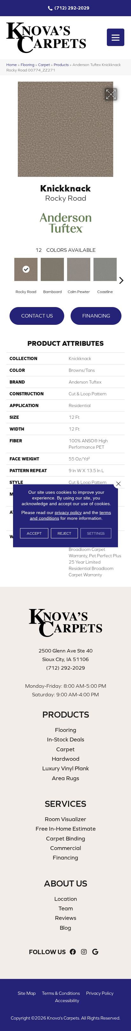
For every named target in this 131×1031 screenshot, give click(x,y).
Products (61, 65)
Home (11, 65)
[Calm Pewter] (79, 269)
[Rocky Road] (26, 269)
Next (121, 270)
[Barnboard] (52, 269)
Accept (34, 533)
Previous (9, 270)
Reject (64, 533)
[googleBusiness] (95, 952)
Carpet (44, 65)
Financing (96, 315)
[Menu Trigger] (115, 37)
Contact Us (37, 315)
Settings (96, 533)
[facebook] (73, 952)
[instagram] (84, 952)
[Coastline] (105, 269)
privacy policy (68, 512)
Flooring (27, 65)
